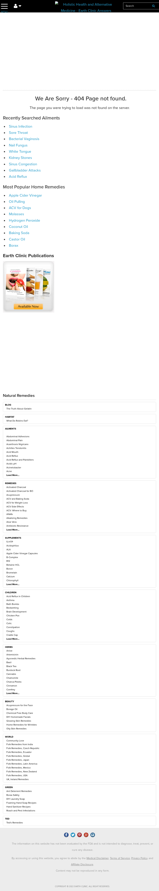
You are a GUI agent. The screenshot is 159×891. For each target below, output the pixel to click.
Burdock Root (13, 670)
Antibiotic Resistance (17, 525)
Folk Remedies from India (19, 744)
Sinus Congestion (23, 164)
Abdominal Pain (14, 440)
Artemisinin (12, 654)
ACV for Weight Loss (17, 502)
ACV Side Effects (15, 506)
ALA (8, 549)
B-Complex (12, 557)
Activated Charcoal (16, 487)
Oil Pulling (17, 201)
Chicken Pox (12, 615)
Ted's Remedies (14, 822)
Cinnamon (11, 685)
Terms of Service (120, 858)
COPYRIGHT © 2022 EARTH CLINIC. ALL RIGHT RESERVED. (82, 886)
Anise (9, 650)
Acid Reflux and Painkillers (20, 459)
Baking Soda (19, 233)
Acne (9, 471)
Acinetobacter (13, 467)
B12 (8, 561)
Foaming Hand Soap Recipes (21, 802)
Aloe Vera (11, 522)
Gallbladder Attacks (25, 170)
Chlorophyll (12, 580)
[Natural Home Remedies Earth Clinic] (86, 6)
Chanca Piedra (13, 681)
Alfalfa (9, 514)
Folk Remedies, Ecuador (19, 752)
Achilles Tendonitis (16, 448)
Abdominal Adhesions (17, 436)
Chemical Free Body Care (19, 713)
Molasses (16, 214)
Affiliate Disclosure (82, 864)
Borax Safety (12, 795)
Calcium (10, 576)
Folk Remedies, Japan (17, 760)
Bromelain (11, 572)
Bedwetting (12, 607)
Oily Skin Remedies (16, 728)
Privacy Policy (139, 858)
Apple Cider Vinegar (25, 195)
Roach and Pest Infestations (20, 810)
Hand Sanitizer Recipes (18, 806)
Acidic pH (11, 463)
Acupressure (13, 495)
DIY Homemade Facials (18, 717)
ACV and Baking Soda (17, 498)
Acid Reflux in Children (18, 596)
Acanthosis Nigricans (17, 444)
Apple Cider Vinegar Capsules (22, 553)
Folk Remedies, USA (17, 775)
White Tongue (20, 151)
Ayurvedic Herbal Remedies (20, 658)
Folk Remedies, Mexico (18, 767)
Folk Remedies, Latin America (21, 763)
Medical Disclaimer (97, 858)
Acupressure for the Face (19, 705)
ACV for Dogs (20, 208)
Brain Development (16, 611)
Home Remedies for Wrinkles (21, 724)
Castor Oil (17, 239)
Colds (9, 619)
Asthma (10, 600)
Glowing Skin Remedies (18, 720)
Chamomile (12, 678)
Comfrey (10, 689)
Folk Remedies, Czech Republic (22, 748)
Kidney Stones (20, 158)
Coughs (10, 631)
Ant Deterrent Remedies (19, 791)
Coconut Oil (18, 227)
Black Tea (11, 666)
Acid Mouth (12, 452)
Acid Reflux (12, 456)
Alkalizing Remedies (17, 518)
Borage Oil (11, 709)
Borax (13, 245)
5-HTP (9, 541)
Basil (8, 662)
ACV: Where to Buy (16, 510)
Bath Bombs (12, 604)
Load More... (12, 475)
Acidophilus (12, 545)
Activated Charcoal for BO (19, 491)
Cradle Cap (12, 635)
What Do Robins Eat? (17, 420)
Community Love (15, 740)
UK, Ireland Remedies (17, 779)
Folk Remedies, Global (18, 756)
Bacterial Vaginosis (24, 139)
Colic (9, 623)
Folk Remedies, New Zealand (21, 771)
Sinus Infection (20, 126)
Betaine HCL (13, 565)
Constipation (13, 627)
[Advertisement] (73, 357)
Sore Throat (18, 133)
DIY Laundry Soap (15, 799)
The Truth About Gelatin (19, 408)
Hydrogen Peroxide (24, 220)
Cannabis (11, 674)
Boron (9, 568)
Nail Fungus (18, 145)
